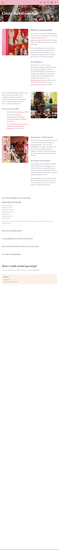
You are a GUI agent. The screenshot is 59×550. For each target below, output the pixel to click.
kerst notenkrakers (23, 124)
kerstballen (49, 142)
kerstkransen (10, 126)
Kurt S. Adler (10, 121)
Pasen (49, 149)
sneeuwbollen (10, 128)
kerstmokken (34, 144)
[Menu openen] (55, 2)
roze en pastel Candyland (39, 69)
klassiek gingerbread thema (38, 80)
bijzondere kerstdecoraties (37, 40)
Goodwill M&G (10, 119)
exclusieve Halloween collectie (38, 84)
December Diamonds (12, 117)
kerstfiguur (48, 166)
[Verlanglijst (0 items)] (48, 2)
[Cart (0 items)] (51, 2)
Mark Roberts (21, 117)
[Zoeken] (40, 2)
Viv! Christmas (20, 112)
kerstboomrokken (19, 126)
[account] (44, 2)
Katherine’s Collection (20, 119)
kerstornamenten (13, 124)
